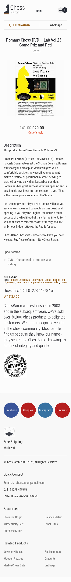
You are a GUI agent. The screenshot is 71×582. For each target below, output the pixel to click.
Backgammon (53, 552)
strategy (11, 282)
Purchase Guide (13, 531)
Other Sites (51, 524)
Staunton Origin (13, 517)
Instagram (45, 410)
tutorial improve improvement (38, 282)
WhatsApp (11, 296)
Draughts (50, 558)
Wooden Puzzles (13, 558)
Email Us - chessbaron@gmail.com (24, 483)
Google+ (28, 410)
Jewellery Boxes (13, 552)
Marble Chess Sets (14, 565)
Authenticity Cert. (14, 524)
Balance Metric (53, 517)
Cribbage (50, 565)
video (56, 282)
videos (63, 282)
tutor (19, 282)
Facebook (11, 410)
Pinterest (62, 410)
